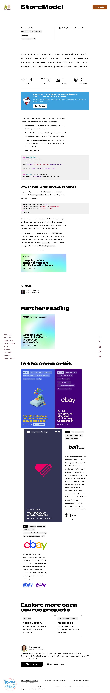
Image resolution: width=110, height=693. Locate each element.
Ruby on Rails (24, 31)
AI (82, 432)
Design (60, 375)
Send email (54, 664)
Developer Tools (75, 432)
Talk (28, 432)
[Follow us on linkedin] (99, 346)
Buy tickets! (40, 106)
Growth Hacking (62, 389)
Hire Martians (100, 7)
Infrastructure (68, 375)
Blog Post (26, 317)
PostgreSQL (38, 31)
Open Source (47, 372)
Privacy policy (57, 686)
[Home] (7, 7)
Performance (38, 372)
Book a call (33, 664)
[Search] (99, 336)
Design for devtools (63, 379)
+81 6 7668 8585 (30, 683)
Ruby (31, 31)
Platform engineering (43, 375)
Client (68, 432)
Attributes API (41, 126)
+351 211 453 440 (84, 680)
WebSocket (74, 438)
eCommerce (32, 526)
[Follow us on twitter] (99, 341)
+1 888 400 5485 (60, 680)
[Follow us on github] (99, 351)
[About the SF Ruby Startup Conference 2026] (55, 101)
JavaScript (74, 618)
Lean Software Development (66, 385)
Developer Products (71, 372)
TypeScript (66, 618)
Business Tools (41, 526)
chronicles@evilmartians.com (29, 680)
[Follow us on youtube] (99, 356)
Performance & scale (29, 375)
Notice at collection (84, 686)
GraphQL (39, 379)
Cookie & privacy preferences (70, 686)
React (67, 438)
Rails (32, 317)
